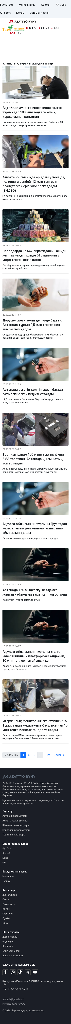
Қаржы (45, 4)
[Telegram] (27, 972)
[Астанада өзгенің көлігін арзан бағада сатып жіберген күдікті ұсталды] (35, 365)
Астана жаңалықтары (14, 816)
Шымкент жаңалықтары (15, 825)
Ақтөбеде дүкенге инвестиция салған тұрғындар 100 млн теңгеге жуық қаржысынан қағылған (32, 112)
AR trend (61, 4)
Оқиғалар (7, 913)
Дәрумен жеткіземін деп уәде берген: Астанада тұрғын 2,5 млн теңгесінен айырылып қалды (32, 324)
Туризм (6, 881)
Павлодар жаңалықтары (16, 830)
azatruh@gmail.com (13, 999)
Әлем (5, 923)
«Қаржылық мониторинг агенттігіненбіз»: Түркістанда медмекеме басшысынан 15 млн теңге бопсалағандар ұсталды (35, 725)
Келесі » (59, 754)
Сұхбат (6, 918)
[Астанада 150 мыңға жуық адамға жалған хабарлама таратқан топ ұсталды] (35, 565)
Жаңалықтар (27, 4)
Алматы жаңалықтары (15, 820)
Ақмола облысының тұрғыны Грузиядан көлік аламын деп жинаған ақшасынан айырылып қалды (34, 528)
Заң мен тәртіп (39, 12)
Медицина (8, 876)
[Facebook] (5, 972)
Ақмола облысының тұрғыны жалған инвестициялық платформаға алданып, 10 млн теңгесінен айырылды (33, 656)
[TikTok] (20, 972)
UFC (4, 862)
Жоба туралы (10, 936)
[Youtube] (35, 972)
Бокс (5, 858)
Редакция (8, 941)
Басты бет (6, 4)
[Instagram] (13, 972)
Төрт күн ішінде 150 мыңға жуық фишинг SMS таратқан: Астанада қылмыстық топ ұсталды (34, 458)
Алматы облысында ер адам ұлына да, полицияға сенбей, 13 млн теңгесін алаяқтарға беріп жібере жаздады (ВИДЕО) (33, 183)
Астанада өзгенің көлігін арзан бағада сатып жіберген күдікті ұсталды (32, 392)
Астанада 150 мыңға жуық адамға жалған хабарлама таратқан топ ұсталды (35, 592)
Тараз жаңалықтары (13, 834)
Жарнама (7, 946)
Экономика (8, 904)
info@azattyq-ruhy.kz (13, 1003)
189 (47, 754)
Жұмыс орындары (12, 955)
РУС (19, 33)
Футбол (6, 848)
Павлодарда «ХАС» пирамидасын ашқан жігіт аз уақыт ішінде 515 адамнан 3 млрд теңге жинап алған (34, 255)
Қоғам (20, 12)
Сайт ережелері (11, 951)
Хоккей (6, 853)
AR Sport (5, 12)
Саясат (6, 899)
